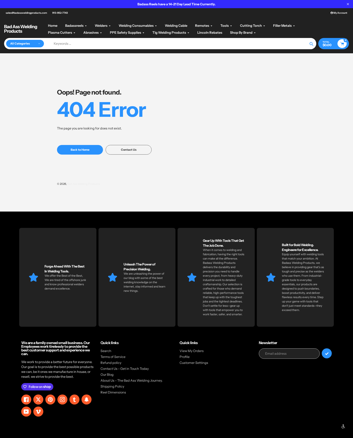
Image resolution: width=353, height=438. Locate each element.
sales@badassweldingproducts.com (26, 12)
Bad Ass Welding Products (20, 29)
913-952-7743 (60, 12)
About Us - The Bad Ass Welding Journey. (132, 380)
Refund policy (111, 363)
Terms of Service (113, 357)
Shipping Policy (112, 386)
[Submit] (327, 353)
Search (106, 351)
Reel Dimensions (113, 392)
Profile (185, 357)
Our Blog (107, 374)
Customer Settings (194, 363)
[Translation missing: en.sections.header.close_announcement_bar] (348, 4)
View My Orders (192, 351)
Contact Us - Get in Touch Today (125, 369)
